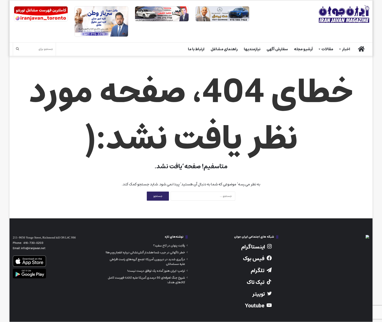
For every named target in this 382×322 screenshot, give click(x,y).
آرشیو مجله (303, 49)
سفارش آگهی (277, 49)
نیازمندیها (252, 49)
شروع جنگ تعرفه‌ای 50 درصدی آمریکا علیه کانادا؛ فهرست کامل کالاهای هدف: (146, 280)
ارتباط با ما (196, 49)
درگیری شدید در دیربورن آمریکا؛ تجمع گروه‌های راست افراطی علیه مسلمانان (147, 262)
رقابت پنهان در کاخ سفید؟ (169, 245)
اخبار (346, 49)
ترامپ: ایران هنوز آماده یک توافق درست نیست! (156, 271)
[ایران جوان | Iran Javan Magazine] (344, 14)
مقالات (327, 49)
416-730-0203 (33, 243)
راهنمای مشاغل (224, 49)
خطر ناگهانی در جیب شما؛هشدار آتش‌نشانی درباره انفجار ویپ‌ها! (145, 252)
